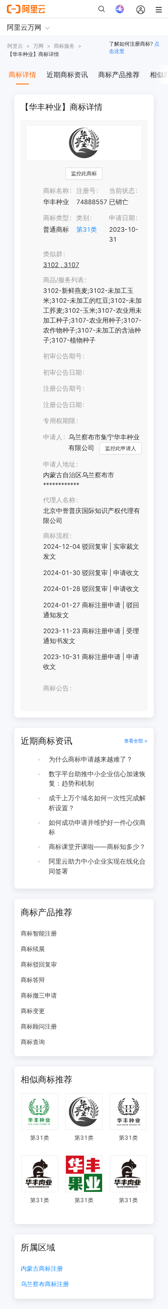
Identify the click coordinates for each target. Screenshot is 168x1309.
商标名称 (56, 191)
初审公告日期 (62, 372)
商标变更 (33, 1010)
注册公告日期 (62, 405)
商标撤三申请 (39, 995)
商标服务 (64, 46)
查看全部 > (135, 741)
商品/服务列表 (63, 280)
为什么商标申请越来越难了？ (91, 759)
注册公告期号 (62, 388)
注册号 (86, 191)
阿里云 (15, 46)
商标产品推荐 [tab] (119, 74)
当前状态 (122, 191)
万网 (38, 46)
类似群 (52, 254)
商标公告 (56, 688)
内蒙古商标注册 (42, 1268)
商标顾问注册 (39, 1026)
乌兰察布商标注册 (45, 1284)
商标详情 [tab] (22, 74)
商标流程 (56, 536)
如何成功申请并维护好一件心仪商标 (97, 827)
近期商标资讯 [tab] (67, 74)
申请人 (52, 437)
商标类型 (56, 218)
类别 (82, 218)
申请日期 (122, 218)
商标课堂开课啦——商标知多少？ (97, 847)
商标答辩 (33, 979)
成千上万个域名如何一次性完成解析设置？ (97, 803)
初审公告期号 (62, 356)
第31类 (86, 229)
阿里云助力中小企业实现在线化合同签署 (97, 866)
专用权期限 (59, 421)
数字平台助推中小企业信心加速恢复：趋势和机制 (97, 779)
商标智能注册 (39, 933)
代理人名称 (59, 500)
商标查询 (33, 1041)
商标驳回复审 (39, 964)
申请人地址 (59, 464)
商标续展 (33, 948)
